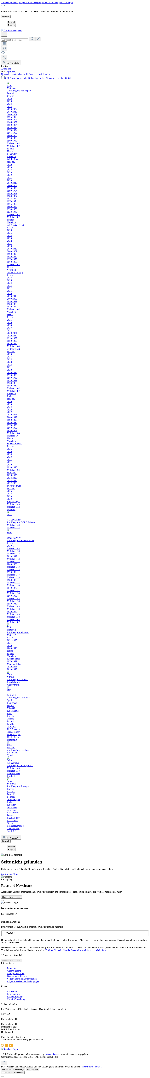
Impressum (12, 968)
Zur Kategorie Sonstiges (18, 786)
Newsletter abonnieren (11, 897)
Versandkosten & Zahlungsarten (22, 978)
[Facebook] (7, 1046)
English (11, 25)
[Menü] (4, 34)
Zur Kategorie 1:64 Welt (18, 697)
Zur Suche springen (35, 2)
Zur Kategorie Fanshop (18, 750)
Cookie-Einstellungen (17, 999)
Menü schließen (13, 63)
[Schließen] (2, 1076)
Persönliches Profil (19, 74)
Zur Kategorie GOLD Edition (21, 522)
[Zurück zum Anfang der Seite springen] (4, 1063)
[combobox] (14, 39)
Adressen (33, 74)
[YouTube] (11, 1046)
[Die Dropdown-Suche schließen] (38, 39)
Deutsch (11, 22)
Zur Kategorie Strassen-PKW (20, 540)
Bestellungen (44, 74)
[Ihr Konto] (4, 57)
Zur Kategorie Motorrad (18, 632)
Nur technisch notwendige (13, 1069)
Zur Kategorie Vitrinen (17, 679)
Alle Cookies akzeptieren (12, 1073)
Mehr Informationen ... (92, 1066)
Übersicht (6, 74)
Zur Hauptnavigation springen (59, 2)
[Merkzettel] (3, 54)
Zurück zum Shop (9, 874)
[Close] (2, 900)
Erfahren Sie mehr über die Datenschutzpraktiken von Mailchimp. (75, 950)
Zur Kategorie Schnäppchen (20, 765)
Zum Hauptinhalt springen (13, 2)
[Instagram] (3, 1046)
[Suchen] (32, 39)
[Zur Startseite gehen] (11, 30)
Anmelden (6, 68)
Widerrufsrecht (14, 971)
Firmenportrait (13, 994)
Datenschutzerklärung (17, 976)
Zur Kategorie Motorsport (19, 90)
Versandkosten (52, 1054)
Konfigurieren (32, 1069)
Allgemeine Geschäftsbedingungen (23, 981)
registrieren (11, 71)
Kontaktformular (14, 996)
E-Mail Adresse (9, 914)
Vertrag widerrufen (15, 973)
